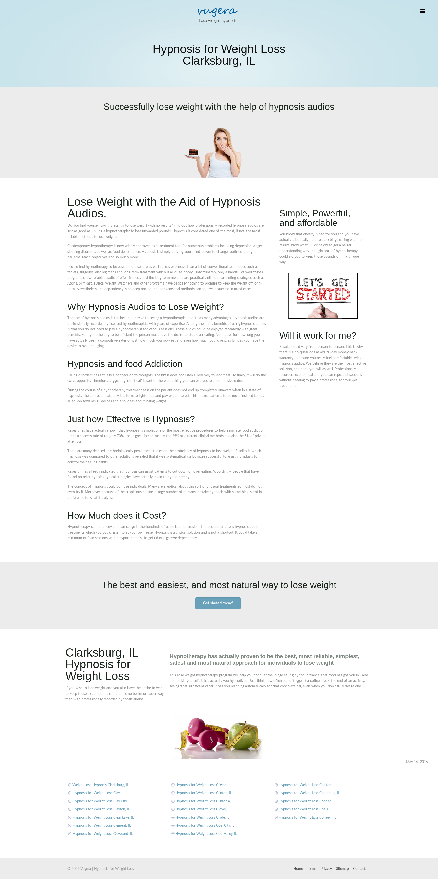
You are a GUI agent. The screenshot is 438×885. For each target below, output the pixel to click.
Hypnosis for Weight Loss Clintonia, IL (204, 801)
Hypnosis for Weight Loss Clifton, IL (203, 785)
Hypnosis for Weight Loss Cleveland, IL (102, 834)
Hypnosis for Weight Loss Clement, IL (101, 825)
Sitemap (342, 869)
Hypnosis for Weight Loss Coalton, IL (307, 785)
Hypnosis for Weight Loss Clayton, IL (101, 809)
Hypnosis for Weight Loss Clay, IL (98, 793)
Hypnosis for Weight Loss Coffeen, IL (307, 817)
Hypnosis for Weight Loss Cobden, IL (307, 801)
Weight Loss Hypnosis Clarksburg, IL (100, 785)
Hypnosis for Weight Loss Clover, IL (202, 809)
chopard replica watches (52, 882)
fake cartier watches (16, 882)
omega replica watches (136, 882)
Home (298, 869)
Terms (311, 869)
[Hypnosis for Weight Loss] (217, 15)
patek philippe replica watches (178, 882)
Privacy (326, 869)
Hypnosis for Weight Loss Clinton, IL (203, 793)
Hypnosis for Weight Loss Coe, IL (304, 809)
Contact (359, 869)
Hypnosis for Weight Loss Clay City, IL (101, 801)
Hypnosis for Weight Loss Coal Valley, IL (206, 834)
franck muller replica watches (94, 882)
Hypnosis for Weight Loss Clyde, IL (202, 817)
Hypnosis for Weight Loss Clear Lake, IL (103, 817)
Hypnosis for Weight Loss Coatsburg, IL (309, 793)
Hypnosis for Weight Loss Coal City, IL (204, 825)
